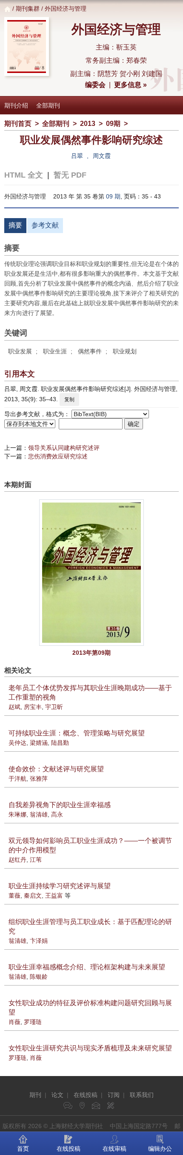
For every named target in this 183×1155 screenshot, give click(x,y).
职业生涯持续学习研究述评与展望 (60, 886)
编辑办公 (160, 1148)
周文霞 (102, 155)
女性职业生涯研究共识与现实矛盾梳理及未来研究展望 (90, 1048)
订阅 (114, 1094)
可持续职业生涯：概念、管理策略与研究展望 (77, 733)
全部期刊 (48, 105)
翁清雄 (39, 814)
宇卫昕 (54, 706)
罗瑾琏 (33, 1021)
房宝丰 (33, 706)
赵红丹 (17, 859)
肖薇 (14, 1021)
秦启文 (33, 895)
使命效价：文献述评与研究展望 (56, 769)
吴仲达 (17, 742)
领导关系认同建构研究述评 (64, 447)
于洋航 (17, 778)
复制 (69, 399)
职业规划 (125, 351)
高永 (57, 814)
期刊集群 (28, 8)
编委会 (95, 84)
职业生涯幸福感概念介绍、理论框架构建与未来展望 (87, 967)
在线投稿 (85, 1094)
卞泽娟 (39, 940)
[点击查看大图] (91, 572)
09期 (113, 123)
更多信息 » (130, 84)
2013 (87, 123)
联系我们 (142, 1094)
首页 (23, 1148)
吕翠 (77, 155)
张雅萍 (39, 778)
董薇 (14, 895)
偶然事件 (90, 351)
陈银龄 (39, 976)
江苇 (36, 859)
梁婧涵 (39, 742)
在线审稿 (114, 1148)
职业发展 (20, 351)
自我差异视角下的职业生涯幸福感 (60, 804)
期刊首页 (17, 123)
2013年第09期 (91, 652)
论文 (57, 1094)
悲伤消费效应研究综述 (58, 456)
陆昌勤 (60, 742)
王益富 (54, 895)
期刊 (35, 1094)
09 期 (113, 196)
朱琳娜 (17, 814)
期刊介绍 (16, 105)
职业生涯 (55, 351)
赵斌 (14, 706)
